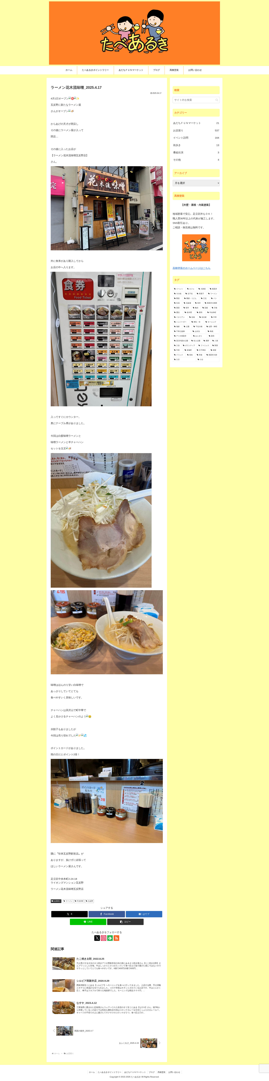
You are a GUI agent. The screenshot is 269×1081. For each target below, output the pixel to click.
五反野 (90, 901)
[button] (125, 922)
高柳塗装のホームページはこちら (191, 268)
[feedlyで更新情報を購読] (110, 938)
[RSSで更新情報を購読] (116, 938)
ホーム (92, 1072)
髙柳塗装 (161, 1072)
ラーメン (69, 901)
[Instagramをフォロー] (103, 938)
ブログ (152, 1072)
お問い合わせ (174, 1072)
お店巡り (57, 901)
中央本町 (80, 901)
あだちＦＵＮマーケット (135, 1072)
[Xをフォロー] (97, 938)
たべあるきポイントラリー (109, 1072)
